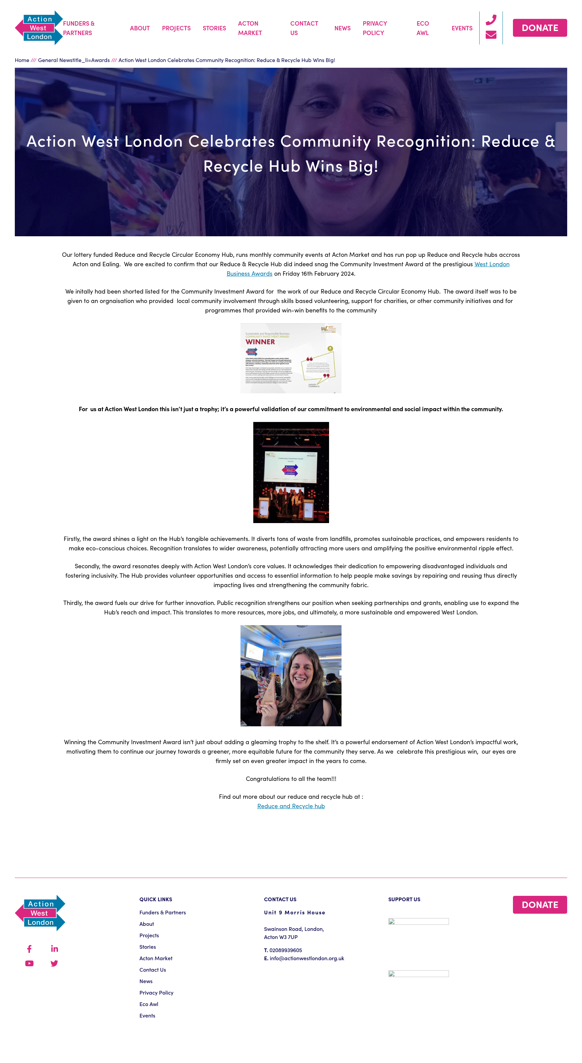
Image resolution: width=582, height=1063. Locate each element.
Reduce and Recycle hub (291, 805)
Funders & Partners (79, 28)
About (140, 28)
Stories (214, 28)
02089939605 (285, 949)
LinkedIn (54, 949)
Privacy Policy (375, 28)
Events (462, 28)
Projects (176, 28)
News (342, 28)
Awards (100, 59)
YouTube (29, 964)
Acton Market (250, 28)
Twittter (54, 964)
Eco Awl (423, 28)
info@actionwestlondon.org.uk (307, 958)
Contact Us (304, 28)
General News (55, 59)
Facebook (29, 949)
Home (22, 59)
